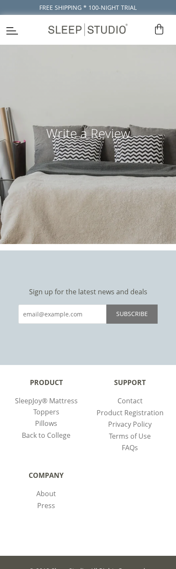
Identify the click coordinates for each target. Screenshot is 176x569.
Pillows (46, 423)
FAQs (130, 447)
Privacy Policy (130, 424)
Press (46, 505)
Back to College (46, 435)
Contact (130, 400)
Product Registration (130, 412)
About (46, 493)
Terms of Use (130, 436)
